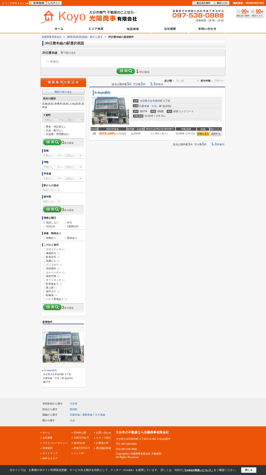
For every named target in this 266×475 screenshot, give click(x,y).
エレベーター (55, 272)
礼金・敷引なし (55, 130)
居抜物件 (52, 268)
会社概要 (47, 437)
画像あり (51, 237)
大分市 (151, 100)
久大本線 (100, 414)
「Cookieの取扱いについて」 (198, 470)
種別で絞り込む (63, 91)
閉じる (249, 469)
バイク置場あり (56, 299)
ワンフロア (54, 264)
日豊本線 (144, 106)
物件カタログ (50, 458)
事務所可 (52, 253)
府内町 (159, 100)
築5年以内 (79, 443)
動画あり (72, 237)
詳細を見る (203, 133)
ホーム (46, 432)
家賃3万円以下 (82, 448)
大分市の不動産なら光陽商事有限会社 (142, 432)
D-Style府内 (102, 92)
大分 (54, 61)
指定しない (52, 222)
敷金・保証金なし (56, 126)
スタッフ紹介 (103, 437)
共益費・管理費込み (57, 134)
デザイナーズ (55, 249)
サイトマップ (50, 453)
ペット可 (79, 453)
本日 (69, 222)
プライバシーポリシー (55, 443)
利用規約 (47, 448)
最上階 (51, 287)
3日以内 (50, 226)
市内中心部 (80, 432)
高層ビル (52, 260)
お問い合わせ (103, 432)
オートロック (55, 279)
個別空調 (52, 276)
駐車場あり (54, 283)
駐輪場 (51, 295)
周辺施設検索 (103, 448)
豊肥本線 (87, 414)
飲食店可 (52, 257)
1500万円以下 (81, 437)
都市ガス (52, 291)
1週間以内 (72, 226)
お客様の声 (102, 443)
